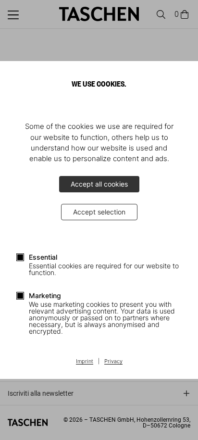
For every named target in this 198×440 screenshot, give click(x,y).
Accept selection (99, 212)
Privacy (113, 362)
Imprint (84, 362)
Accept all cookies (99, 184)
